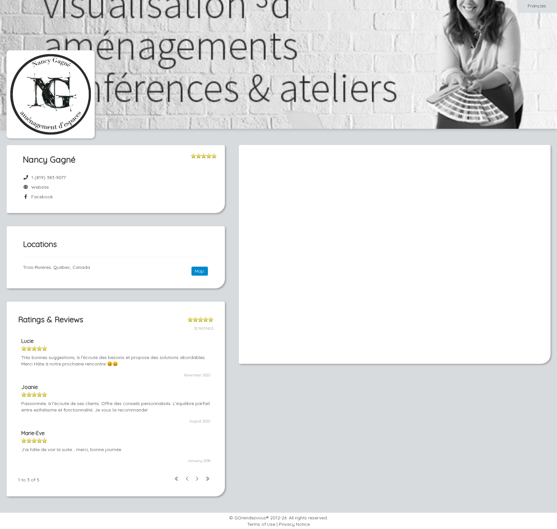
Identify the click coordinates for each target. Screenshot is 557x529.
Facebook (41, 197)
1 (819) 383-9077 (48, 177)
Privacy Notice (294, 524)
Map (199, 271)
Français (537, 6)
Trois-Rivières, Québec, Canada (56, 267)
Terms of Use (261, 524)
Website (39, 187)
